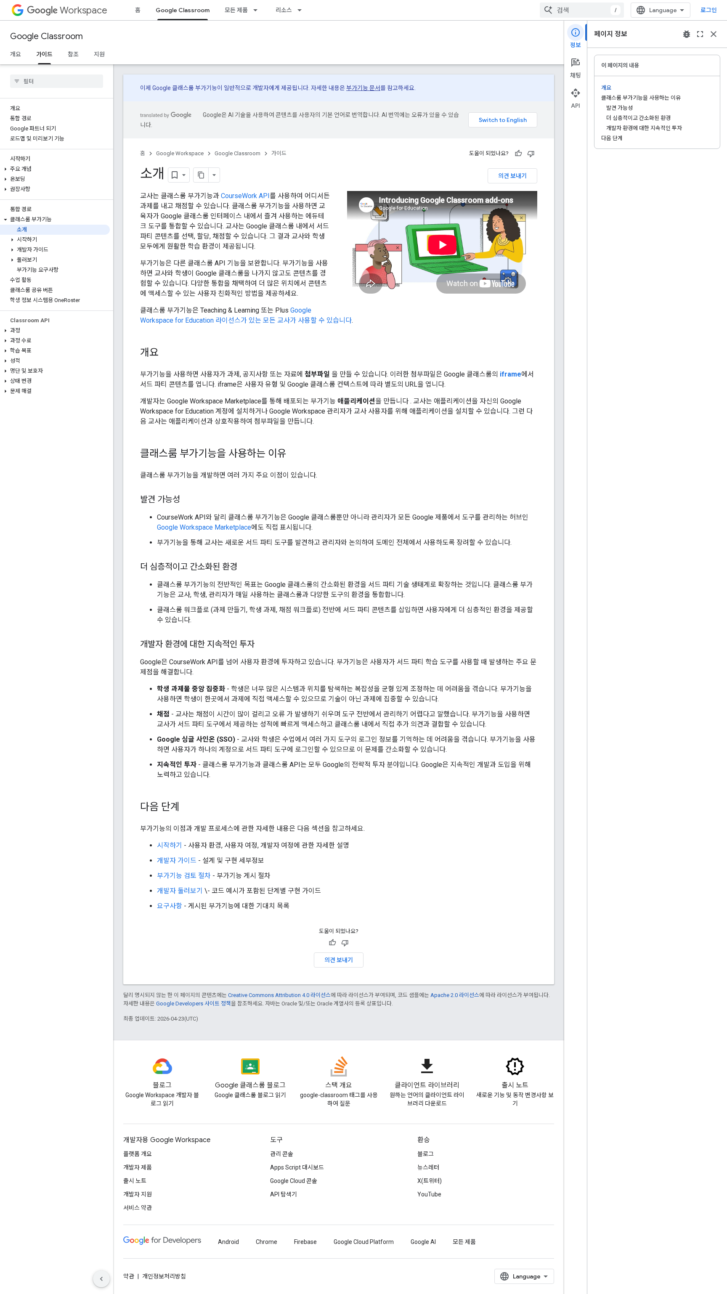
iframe (510, 374)
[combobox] (582, 10)
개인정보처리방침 (164, 1276)
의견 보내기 (512, 176)
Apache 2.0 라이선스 (454, 995)
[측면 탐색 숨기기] (101, 1278)
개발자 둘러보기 (180, 891)
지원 (99, 54)
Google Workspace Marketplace (204, 527)
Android (228, 1241)
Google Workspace (180, 153)
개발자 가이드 (176, 860)
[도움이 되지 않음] (531, 153)
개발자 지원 (137, 1194)
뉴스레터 (428, 1167)
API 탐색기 (283, 1194)
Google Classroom (183, 10)
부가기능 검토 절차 (184, 876)
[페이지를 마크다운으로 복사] (201, 175)
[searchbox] (56, 81)
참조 (73, 54)
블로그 (425, 1154)
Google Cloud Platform (364, 1241)
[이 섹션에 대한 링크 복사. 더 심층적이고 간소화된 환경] (245, 567)
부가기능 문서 (363, 88)
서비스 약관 (137, 1207)
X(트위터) (429, 1180)
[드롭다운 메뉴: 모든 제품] (258, 10)
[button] (55, 169)
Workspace (83, 10)
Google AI (423, 1241)
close (713, 34)
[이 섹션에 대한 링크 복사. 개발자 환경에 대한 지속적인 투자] (263, 645)
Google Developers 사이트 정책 (193, 1003)
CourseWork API (245, 196)
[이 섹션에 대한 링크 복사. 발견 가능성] (188, 500)
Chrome (266, 1241)
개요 (15, 54)
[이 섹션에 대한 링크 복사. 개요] (167, 353)
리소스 (284, 10)
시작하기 (169, 845)
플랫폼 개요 (137, 1154)
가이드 (44, 54)
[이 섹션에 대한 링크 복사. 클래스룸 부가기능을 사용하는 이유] (295, 454)
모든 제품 (236, 10)
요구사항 (169, 906)
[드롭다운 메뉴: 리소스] (302, 10)
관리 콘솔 (281, 1154)
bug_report (687, 34)
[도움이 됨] (518, 153)
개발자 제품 (137, 1167)
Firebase (305, 1241)
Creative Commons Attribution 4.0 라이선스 (279, 995)
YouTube (429, 1194)
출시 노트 (134, 1180)
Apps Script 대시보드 (297, 1167)
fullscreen (700, 34)
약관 (128, 1276)
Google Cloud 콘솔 (293, 1180)
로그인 (708, 10)
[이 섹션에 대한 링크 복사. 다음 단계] (188, 808)
